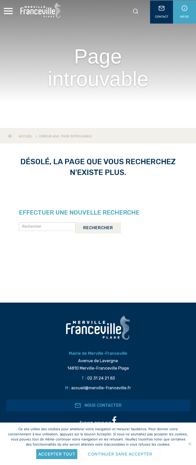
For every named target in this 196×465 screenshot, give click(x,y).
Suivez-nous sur (96, 422)
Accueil (25, 136)
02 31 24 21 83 (101, 378)
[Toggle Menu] (9, 11)
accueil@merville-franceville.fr (101, 387)
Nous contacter (102, 405)
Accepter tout (56, 454)
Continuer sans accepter (120, 454)
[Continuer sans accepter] (189, 443)
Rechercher (98, 227)
